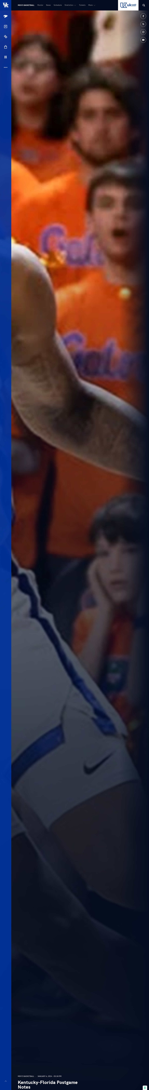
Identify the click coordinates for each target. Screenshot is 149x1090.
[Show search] (144, 5)
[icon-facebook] (143, 16)
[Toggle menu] (5, 1081)
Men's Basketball (26, 5)
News (48, 5)
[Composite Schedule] (5, 26)
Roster (40, 5)
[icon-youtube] (143, 40)
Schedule (58, 5)
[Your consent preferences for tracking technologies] (145, 1088)
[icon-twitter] (143, 24)
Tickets (82, 5)
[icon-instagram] (143, 32)
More (90, 5)
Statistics (69, 5)
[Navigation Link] (6, 16)
